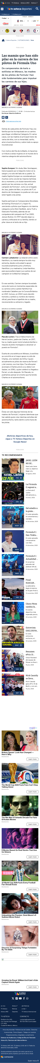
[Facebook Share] (3, 117)
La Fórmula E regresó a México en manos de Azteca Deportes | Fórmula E (31, 486)
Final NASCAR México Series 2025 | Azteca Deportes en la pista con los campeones (31, 581)
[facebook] (24, 999)
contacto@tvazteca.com (27, 1019)
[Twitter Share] (6, 117)
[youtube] (20, 999)
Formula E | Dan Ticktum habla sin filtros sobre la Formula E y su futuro (32, 534)
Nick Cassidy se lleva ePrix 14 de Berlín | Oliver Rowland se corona (32, 677)
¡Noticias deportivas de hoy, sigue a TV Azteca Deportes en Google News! (20, 439)
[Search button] (37, 9)
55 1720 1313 (24, 1021)
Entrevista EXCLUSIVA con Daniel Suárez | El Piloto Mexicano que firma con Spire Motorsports (31, 629)
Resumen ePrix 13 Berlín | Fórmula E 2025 (31, 653)
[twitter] (13, 999)
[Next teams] (37, 30)
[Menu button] (2, 9)
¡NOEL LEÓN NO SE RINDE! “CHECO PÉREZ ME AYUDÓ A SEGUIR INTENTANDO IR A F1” (32, 462)
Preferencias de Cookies (22, 1029)
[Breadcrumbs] (4, 40)
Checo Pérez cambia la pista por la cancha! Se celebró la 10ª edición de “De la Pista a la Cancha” (32, 605)
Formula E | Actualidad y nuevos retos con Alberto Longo (32, 557)
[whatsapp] (27, 999)
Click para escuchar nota (13, 121)
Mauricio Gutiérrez (15, 113)
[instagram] (16, 999)
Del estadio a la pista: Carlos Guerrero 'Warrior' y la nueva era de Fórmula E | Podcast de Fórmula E (32, 510)
